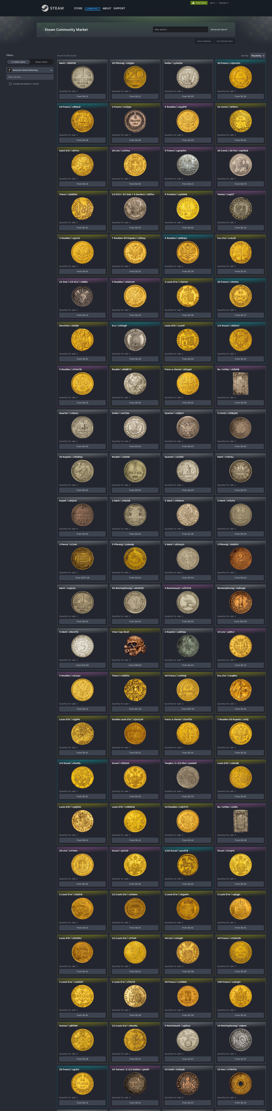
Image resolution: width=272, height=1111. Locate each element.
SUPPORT (119, 8)
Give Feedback (204, 41)
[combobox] (180, 29)
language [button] (222, 3)
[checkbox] (31, 83)
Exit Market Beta (225, 41)
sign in (212, 3)
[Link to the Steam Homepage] (55, 9)
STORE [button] (78, 8)
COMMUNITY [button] (92, 8)
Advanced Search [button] (219, 29)
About (107, 8)
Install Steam (201, 3)
